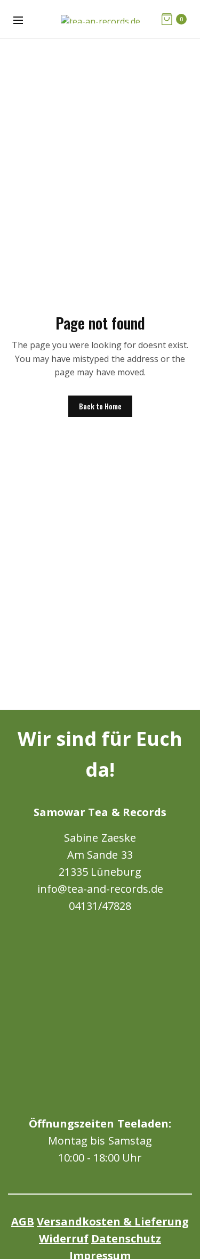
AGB (22, 1221)
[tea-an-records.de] (100, 19)
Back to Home (100, 406)
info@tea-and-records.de (100, 889)
